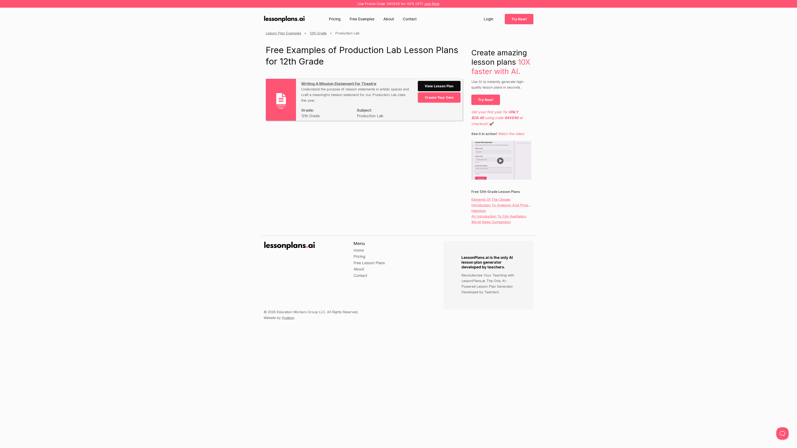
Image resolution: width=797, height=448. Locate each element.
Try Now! (519, 19)
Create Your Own (439, 97)
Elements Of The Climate (490, 199)
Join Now (431, 4)
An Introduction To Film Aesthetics (498, 216)
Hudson (288, 318)
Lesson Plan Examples (283, 33)
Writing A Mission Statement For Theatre (338, 84)
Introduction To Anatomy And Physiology (504, 205)
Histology (478, 211)
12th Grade (318, 33)
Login (488, 19)
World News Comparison (491, 222)
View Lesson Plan (439, 86)
